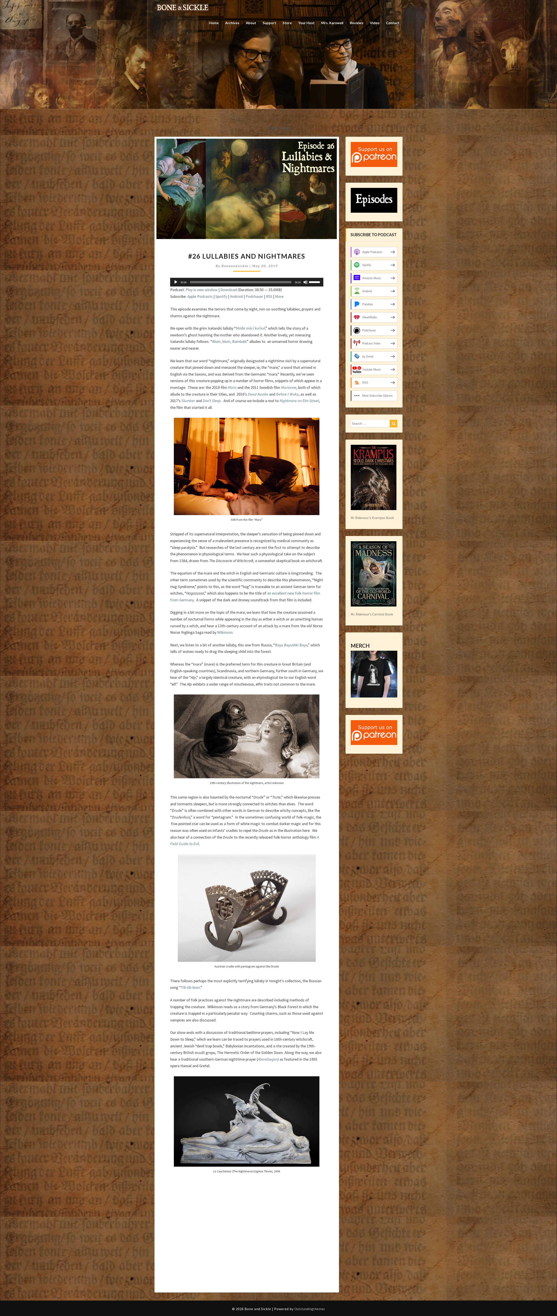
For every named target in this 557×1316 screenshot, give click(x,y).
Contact (392, 23)
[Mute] (305, 282)
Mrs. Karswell (332, 23)
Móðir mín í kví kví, (250, 328)
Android (236, 296)
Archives (232, 23)
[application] (246, 282)
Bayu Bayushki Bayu (291, 644)
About (251, 23)
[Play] (176, 282)
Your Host (306, 23)
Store (287, 23)
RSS (269, 296)
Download (228, 289)
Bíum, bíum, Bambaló (229, 341)
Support (269, 23)
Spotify (221, 296)
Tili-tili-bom (190, 987)
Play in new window (202, 289)
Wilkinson (225, 632)
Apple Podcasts (200, 296)
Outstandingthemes (309, 1309)
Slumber (188, 400)
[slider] (315, 282)
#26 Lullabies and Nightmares (246, 256)
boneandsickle (234, 266)
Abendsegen (268, 1059)
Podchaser (254, 296)
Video (374, 23)
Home (214, 23)
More (279, 296)
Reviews (356, 23)
